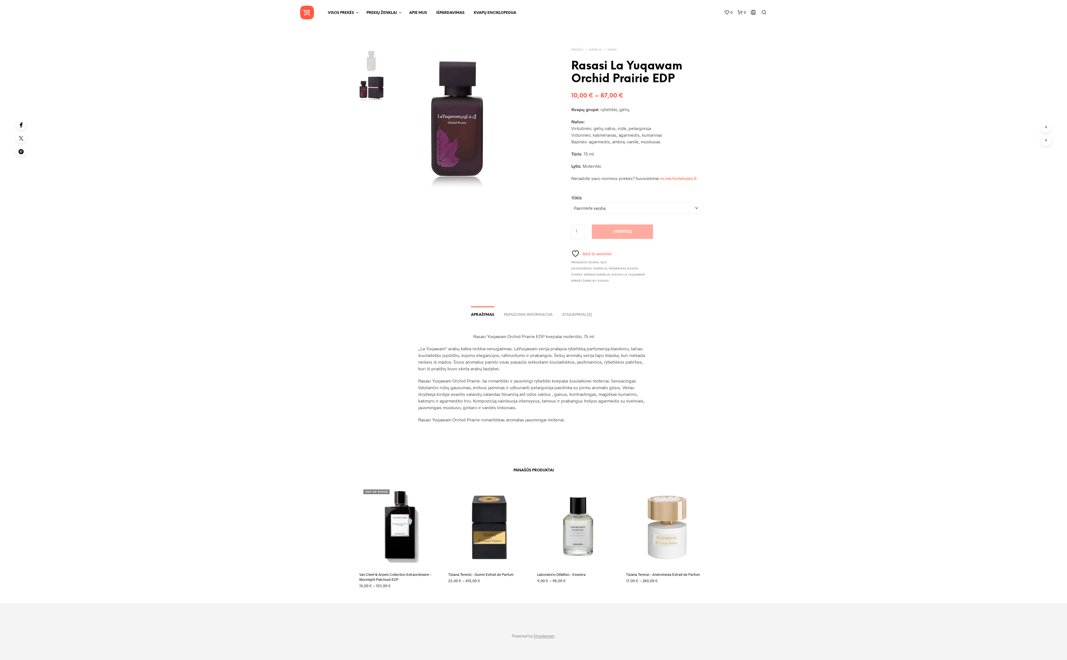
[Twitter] (21, 138)
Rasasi (612, 49)
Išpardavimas (450, 13)
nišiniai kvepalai (597, 274)
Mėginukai (617, 268)
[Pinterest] (21, 151)
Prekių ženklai (382, 13)
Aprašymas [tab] (482, 315)
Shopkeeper (544, 636)
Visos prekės (341, 13)
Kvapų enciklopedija (495, 13)
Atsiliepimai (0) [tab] (577, 315)
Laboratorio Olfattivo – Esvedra (561, 574)
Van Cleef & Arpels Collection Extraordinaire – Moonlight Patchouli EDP (395, 577)
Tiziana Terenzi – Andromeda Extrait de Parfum (663, 574)
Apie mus (418, 13)
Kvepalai (595, 49)
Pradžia (577, 49)
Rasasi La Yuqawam (628, 274)
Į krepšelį (622, 232)
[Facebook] (21, 124)
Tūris (576, 198)
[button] (728, 12)
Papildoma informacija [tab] (528, 315)
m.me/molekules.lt (678, 178)
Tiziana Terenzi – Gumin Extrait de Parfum (480, 574)
